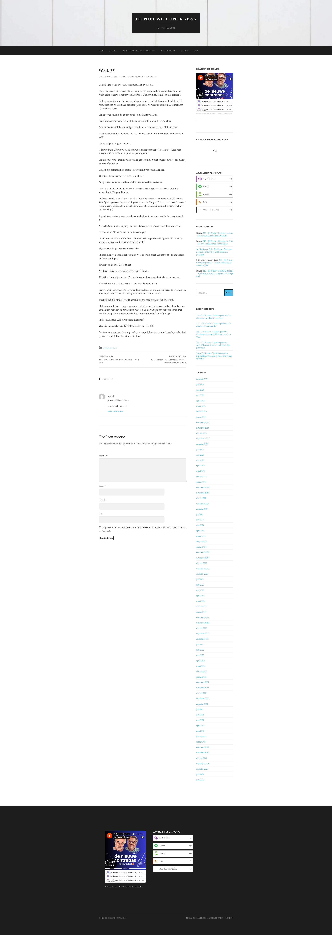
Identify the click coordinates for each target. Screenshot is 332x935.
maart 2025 (201, 471)
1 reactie (151, 76)
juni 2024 (200, 519)
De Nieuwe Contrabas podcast (225, 113)
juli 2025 (200, 449)
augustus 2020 (202, 768)
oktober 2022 (201, 628)
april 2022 (200, 660)
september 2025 (202, 438)
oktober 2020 (201, 757)
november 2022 (202, 622)
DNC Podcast (166, 50)
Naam (102, 486)
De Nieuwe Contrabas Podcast (205, 113)
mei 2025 (200, 460)
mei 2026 (200, 395)
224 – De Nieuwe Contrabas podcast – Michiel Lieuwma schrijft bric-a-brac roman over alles (214, 356)
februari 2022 (201, 671)
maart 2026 (201, 406)
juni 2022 (200, 649)
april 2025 (200, 465)
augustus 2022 (202, 638)
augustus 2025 (202, 443)
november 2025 (202, 427)
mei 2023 (200, 590)
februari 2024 (201, 541)
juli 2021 (200, 709)
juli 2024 (200, 514)
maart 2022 (201, 666)
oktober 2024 (201, 498)
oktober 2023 (201, 563)
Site (100, 513)
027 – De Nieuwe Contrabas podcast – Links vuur (119, 359)
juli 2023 (200, 579)
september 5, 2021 (108, 76)
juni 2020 (200, 779)
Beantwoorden (115, 411)
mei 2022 (200, 655)
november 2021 (202, 687)
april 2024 (200, 530)
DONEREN (184, 50)
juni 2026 (200, 389)
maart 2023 (201, 600)
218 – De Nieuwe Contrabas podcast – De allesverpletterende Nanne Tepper (214, 242)
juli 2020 (200, 774)
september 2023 (202, 568)
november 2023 (202, 557)
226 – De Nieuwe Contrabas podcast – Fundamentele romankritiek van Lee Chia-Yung (213, 334)
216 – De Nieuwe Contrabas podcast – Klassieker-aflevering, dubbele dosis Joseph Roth (214, 273)
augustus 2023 (202, 573)
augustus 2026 (202, 379)
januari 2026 (201, 416)
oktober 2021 (201, 693)
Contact (113, 50)
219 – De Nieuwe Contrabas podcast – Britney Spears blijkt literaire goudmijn (214, 252)
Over (196, 50)
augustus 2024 (202, 509)
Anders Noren (215, 918)
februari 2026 (201, 411)
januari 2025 (201, 481)
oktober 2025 (201, 433)
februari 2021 (201, 736)
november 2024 (202, 492)
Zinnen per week (110, 347)
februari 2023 (201, 606)
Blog (101, 50)
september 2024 (202, 503)
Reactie (103, 455)
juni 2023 (200, 584)
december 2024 (202, 487)
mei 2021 (200, 720)
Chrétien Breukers (132, 76)
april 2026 (200, 400)
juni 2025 (200, 454)
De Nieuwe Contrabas (166, 19)
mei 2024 (200, 525)
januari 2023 (201, 611)
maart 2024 (201, 536)
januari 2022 (201, 676)
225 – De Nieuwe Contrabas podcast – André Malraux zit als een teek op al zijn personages (213, 345)
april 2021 (200, 725)
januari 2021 (201, 741)
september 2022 (202, 633)
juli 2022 (200, 644)
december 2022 (202, 617)
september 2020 (202, 763)
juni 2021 (200, 714)
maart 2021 (201, 730)
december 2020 (202, 747)
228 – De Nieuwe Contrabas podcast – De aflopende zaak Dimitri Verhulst (214, 234)
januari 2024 (201, 546)
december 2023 (202, 552)
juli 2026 (200, 384)
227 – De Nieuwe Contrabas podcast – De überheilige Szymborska (213, 324)
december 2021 (202, 682)
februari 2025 (201, 476)
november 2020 (202, 752)
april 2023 (200, 595)
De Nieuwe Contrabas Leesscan (138, 50)
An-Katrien (201, 249)
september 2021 (202, 698)
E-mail (103, 499)
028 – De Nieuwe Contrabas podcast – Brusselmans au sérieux (168, 359)
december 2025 (202, 422)
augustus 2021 (202, 703)
